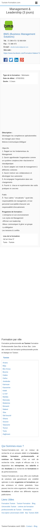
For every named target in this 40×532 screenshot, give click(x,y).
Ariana (5, 363)
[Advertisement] (20, 107)
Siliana (5, 419)
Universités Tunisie (9, 507)
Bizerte (5, 372)
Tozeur (5, 428)
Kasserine (6, 388)
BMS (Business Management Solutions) (19, 35)
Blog (33, 503)
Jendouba (6, 381)
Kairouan (6, 384)
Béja (4, 366)
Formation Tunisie (8, 503)
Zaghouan (6, 434)
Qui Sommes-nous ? (13, 446)
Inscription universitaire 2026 (13, 513)
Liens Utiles (8, 499)
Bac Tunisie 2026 (31, 513)
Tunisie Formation (23, 503)
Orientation (27, 510)
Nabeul (5, 409)
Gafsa (5, 378)
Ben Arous (7, 369)
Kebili (5, 391)
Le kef (5, 394)
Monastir (6, 406)
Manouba (6, 400)
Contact (29, 526)
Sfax (4, 412)
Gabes (5, 375)
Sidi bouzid (7, 415)
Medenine (6, 403)
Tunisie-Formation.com (11, 3)
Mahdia (5, 397)
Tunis (5, 431)
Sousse (5, 422)
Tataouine (6, 425)
